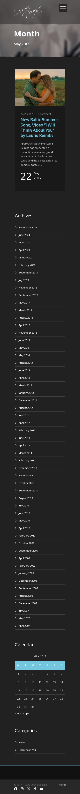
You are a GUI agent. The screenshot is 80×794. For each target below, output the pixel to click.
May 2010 (24, 520)
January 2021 (26, 257)
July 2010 (24, 505)
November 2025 (28, 227)
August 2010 (26, 498)
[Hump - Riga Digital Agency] (62, 784)
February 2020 (27, 265)
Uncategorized (27, 750)
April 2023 (24, 250)
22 (18, 698)
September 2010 (28, 490)
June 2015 (24, 340)
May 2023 (24, 242)
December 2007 (28, 603)
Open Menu (63, 8)
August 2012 (26, 408)
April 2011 (24, 445)
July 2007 (24, 610)
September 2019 (28, 272)
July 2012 (24, 415)
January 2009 (26, 573)
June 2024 (24, 235)
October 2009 (26, 543)
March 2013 (25, 385)
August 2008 (26, 595)
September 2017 (28, 295)
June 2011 (24, 438)
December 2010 (28, 468)
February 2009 (27, 565)
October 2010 (26, 483)
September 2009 (28, 550)
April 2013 (24, 377)
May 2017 (24, 302)
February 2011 (27, 460)
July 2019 (24, 280)
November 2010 (28, 475)
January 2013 (26, 392)
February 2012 (27, 430)
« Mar (18, 713)
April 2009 (24, 558)
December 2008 (28, 580)
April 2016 (24, 325)
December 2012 (28, 400)
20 (54, 690)
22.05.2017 (27, 114)
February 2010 (27, 535)
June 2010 (24, 513)
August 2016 (26, 317)
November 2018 (28, 287)
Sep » (26, 713)
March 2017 (25, 310)
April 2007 (24, 625)
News (22, 742)
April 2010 (24, 528)
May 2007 (24, 618)
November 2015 (28, 332)
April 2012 (24, 423)
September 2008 (28, 588)
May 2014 (24, 355)
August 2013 (26, 362)
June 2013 (24, 370)
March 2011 (25, 453)
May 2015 (24, 347)
